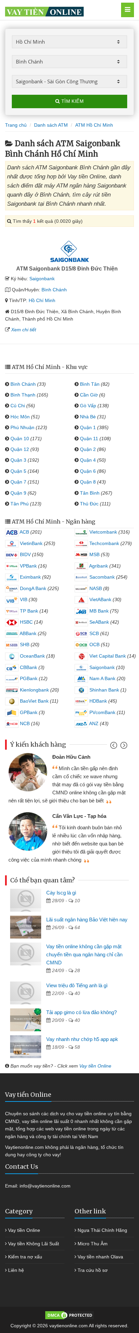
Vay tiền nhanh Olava (100, 1256)
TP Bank (28, 611)
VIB (23, 599)
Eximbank (30, 577)
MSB (94, 554)
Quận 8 (88, 482)
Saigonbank (42, 278)
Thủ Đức (89, 503)
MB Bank (98, 611)
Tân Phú (19, 503)
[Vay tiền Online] (60, 10)
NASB (95, 588)
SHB (24, 644)
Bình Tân (90, 384)
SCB (93, 633)
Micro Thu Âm (93, 1243)
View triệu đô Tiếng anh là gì (77, 985)
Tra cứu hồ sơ (93, 1270)
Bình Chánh (54, 289)
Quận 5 (18, 471)
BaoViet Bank (34, 701)
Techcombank (103, 543)
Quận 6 (88, 471)
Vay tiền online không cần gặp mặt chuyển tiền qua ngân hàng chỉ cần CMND (84, 954)
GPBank (28, 712)
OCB (94, 644)
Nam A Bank (101, 678)
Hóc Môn (20, 416)
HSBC (26, 622)
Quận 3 (18, 460)
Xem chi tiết (23, 329)
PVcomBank (101, 712)
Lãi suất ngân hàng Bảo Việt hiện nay (87, 919)
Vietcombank (102, 532)
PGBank (28, 678)
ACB (24, 532)
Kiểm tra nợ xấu (25, 1256)
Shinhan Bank (103, 690)
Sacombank (101, 577)
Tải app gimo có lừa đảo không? (81, 1012)
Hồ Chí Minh (42, 300)
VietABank (99, 599)
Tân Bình (90, 493)
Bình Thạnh (22, 395)
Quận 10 (19, 438)
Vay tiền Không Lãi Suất (33, 1243)
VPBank (28, 566)
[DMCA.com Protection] (69, 1315)
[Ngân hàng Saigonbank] (69, 251)
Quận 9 (18, 493)
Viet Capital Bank (107, 656)
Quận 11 (89, 438)
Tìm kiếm (72, 101)
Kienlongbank (34, 690)
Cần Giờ (89, 395)
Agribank (98, 566)
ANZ (93, 723)
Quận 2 (88, 449)
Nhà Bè (88, 416)
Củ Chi (17, 405)
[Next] (123, 747)
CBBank (28, 667)
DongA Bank (32, 588)
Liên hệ (16, 1270)
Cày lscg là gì (61, 892)
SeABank (98, 622)
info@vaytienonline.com (45, 1186)
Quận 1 (88, 427)
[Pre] (114, 747)
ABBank (27, 633)
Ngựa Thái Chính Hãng (102, 1230)
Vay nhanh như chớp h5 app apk (82, 1039)
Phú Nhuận (22, 427)
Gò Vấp (88, 405)
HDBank (97, 701)
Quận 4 (88, 460)
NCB (24, 723)
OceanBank (32, 656)
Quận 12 (19, 449)
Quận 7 (18, 482)
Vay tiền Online (95, 1066)
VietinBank (31, 543)
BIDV (25, 554)
